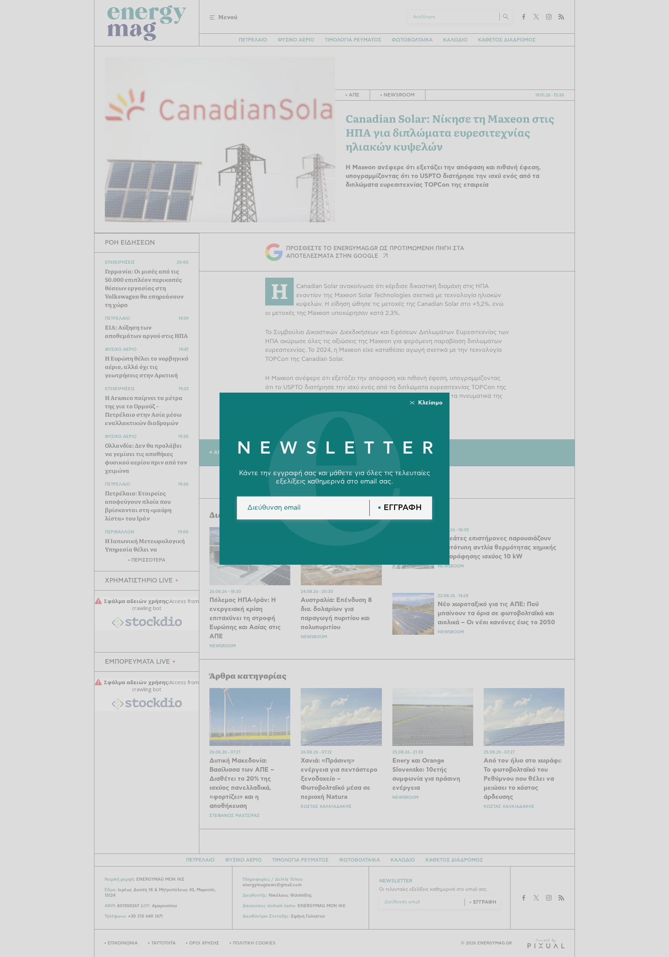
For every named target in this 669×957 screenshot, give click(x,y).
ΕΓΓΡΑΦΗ (403, 508)
